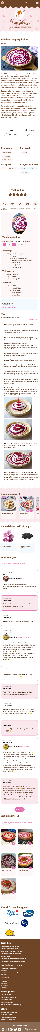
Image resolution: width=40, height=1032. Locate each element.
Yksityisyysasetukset (8, 1019)
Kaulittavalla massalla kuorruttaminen (13, 961)
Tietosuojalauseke (7, 1002)
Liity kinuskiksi (6, 994)
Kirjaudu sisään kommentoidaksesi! (13, 563)
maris (22, 578)
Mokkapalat (5, 977)
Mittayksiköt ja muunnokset (10, 946)
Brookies (4, 981)
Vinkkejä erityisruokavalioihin (11, 953)
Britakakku (4, 985)
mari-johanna (24, 637)
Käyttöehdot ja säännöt (8, 997)
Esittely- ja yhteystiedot (9, 1012)
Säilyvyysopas (5, 956)
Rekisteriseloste (6, 999)
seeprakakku (23, 110)
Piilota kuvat (33, 319)
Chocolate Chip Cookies (9, 968)
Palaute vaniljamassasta (8, 1017)
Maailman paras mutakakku (10, 973)
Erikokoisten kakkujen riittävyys (12, 951)
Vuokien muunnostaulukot (9, 948)
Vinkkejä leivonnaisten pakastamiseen (13, 958)
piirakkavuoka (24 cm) (9, 307)
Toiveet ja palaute (7, 1014)
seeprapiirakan (16, 74)
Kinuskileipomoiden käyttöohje (11, 1004)
